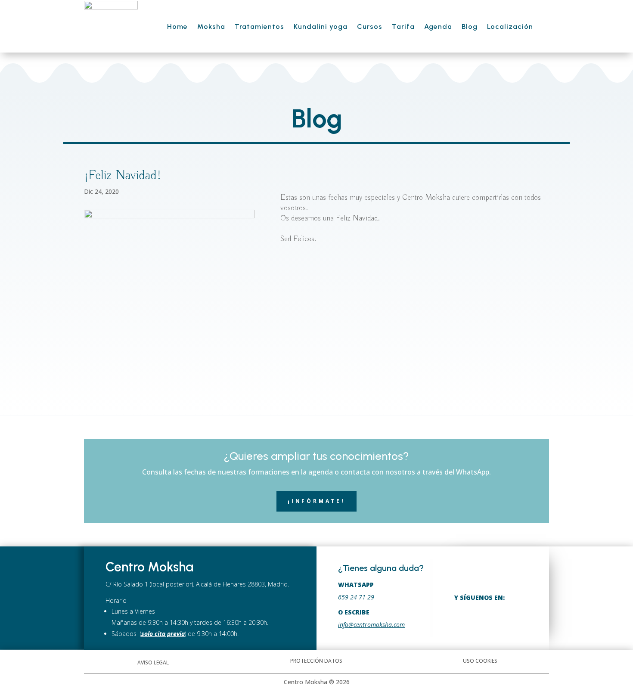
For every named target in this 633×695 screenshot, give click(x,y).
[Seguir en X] (505, 618)
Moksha (211, 26)
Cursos (369, 26)
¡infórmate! (316, 501)
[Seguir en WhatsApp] (527, 618)
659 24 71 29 (356, 597)
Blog (470, 26)
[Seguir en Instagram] (483, 618)
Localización (510, 26)
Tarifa (403, 26)
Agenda (438, 26)
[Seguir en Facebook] (462, 618)
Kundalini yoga (321, 26)
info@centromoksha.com (371, 625)
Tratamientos (259, 26)
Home (177, 26)
